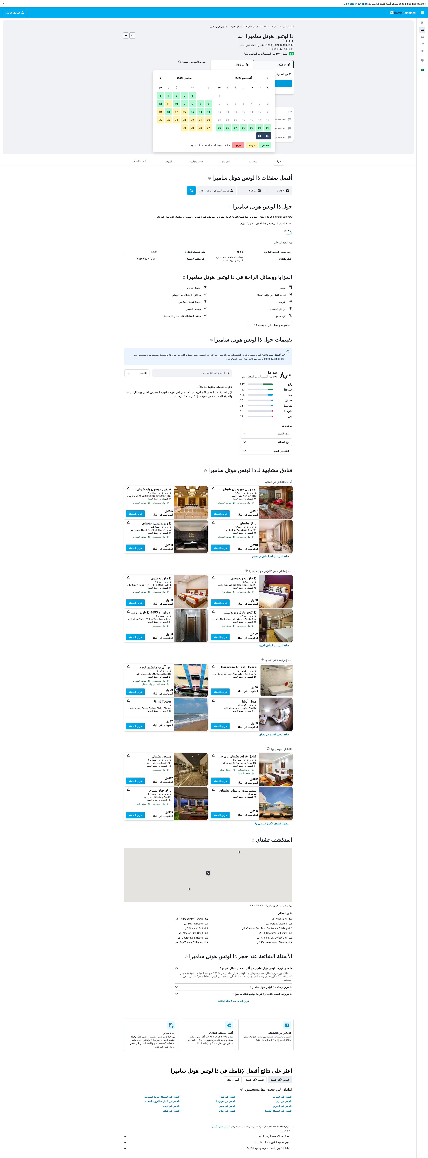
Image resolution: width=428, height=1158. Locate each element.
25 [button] (251, 128)
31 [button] (259, 136)
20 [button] (235, 120)
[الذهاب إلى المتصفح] (422, 51)
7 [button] (227, 104)
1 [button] (219, 96)
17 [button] (259, 120)
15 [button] (219, 112)
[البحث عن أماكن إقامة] (422, 29)
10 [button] (259, 112)
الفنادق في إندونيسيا (226, 1101)
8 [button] (219, 104)
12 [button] (243, 112)
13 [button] (235, 112)
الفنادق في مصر (228, 1106)
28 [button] (227, 128)
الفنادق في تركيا (284, 1101)
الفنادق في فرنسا (171, 1106)
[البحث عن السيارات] (422, 36)
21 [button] (227, 120)
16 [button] (267, 120)
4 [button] (251, 104)
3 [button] (259, 104)
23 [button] (267, 128)
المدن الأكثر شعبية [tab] (255, 1079)
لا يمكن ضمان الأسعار (221, 1126)
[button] (3, 3)
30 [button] (267, 136)
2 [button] (268, 104)
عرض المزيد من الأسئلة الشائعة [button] (233, 1000)
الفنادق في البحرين (282, 1106)
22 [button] (219, 120)
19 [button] (243, 120)
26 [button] (243, 128)
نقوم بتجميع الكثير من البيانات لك (272, 1142)
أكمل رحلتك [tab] (233, 1079)
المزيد (289, 233)
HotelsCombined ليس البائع (274, 1136)
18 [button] (251, 120)
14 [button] (227, 112)
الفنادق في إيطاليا (227, 1110)
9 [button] (268, 112)
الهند (274, 26)
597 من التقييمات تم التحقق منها (262, 53)
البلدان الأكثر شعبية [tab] (280, 1079)
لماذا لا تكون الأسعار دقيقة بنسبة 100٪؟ (268, 1148)
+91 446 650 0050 (283, 49)
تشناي (239, 26)
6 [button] (235, 104)
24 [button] (259, 128)
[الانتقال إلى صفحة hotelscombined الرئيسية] (403, 12)
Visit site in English (356, 4)
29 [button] (219, 128)
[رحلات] (422, 60)
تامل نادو (256, 26)
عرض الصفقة (220, 513)
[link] (270, 556)
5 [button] (243, 104)
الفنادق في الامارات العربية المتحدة (162, 1101)
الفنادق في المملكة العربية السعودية (162, 1096)
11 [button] (251, 112)
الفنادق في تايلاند (171, 1110)
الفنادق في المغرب (282, 1096)
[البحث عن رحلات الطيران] (422, 22)
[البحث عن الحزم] (422, 44)
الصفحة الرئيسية (287, 26)
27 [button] (235, 128)
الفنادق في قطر (228, 1096)
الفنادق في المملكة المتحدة (278, 1110)
